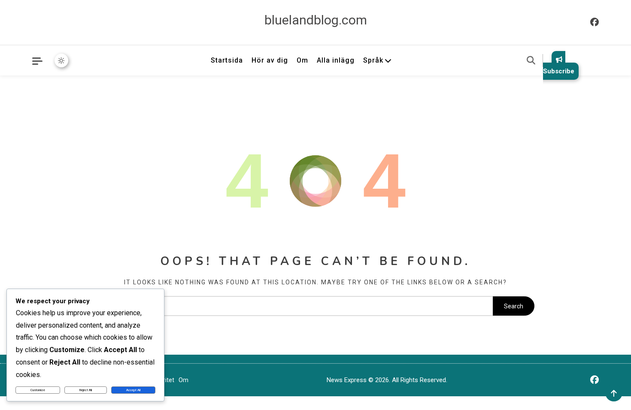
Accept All (133, 390)
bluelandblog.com (315, 19)
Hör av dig (270, 60)
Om (302, 60)
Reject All (85, 390)
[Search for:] (295, 306)
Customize (37, 390)
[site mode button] (61, 60)
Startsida (227, 60)
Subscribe (558, 71)
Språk (373, 60)
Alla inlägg (336, 60)
